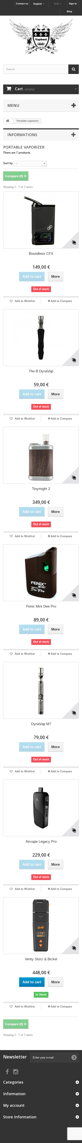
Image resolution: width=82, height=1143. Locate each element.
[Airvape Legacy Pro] (41, 808)
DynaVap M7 (41, 724)
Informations (22, 134)
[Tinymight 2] (41, 455)
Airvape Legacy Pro (41, 842)
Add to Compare (61, 301)
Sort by (8, 163)
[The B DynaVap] (41, 337)
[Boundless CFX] (41, 220)
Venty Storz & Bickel (41, 959)
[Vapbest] (41, 36)
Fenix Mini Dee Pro (41, 606)
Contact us (22, 3)
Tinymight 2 (41, 489)
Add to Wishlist (24, 301)
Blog (69, 11)
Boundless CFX (41, 254)
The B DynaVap (41, 371)
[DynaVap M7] (41, 690)
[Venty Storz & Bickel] (41, 925)
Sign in (73, 3)
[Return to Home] (8, 121)
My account (14, 1105)
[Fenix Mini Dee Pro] (41, 572)
